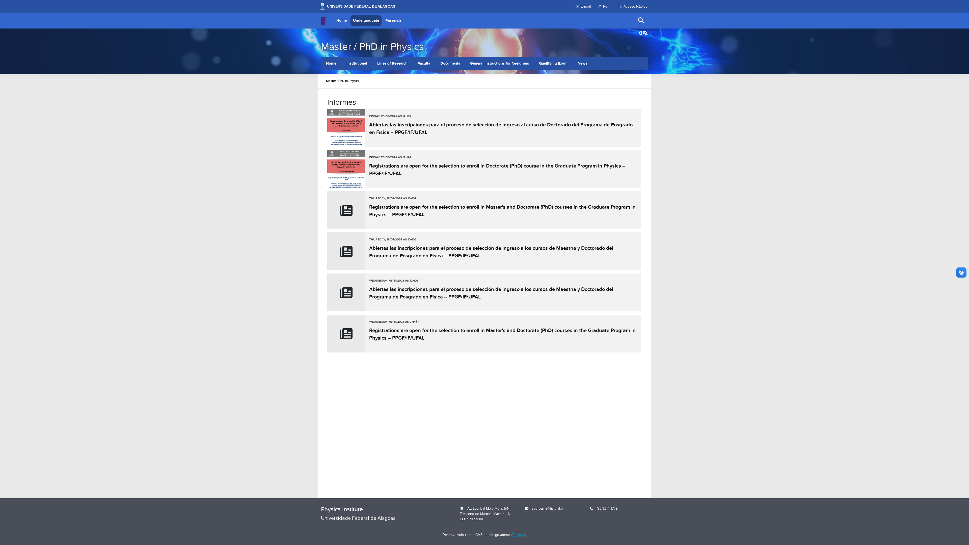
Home (341, 20)
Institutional (356, 63)
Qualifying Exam (553, 63)
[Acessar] (639, 33)
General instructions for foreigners (499, 63)
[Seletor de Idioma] (645, 33)
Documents (450, 63)
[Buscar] (641, 20)
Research (393, 20)
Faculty (424, 63)
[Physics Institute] (324, 20)
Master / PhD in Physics (372, 47)
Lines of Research (392, 63)
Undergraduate (366, 20)
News (582, 63)
